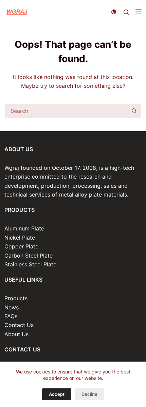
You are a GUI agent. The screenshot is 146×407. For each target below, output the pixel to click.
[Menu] (138, 12)
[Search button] (134, 111)
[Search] (126, 12)
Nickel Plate (19, 237)
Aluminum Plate (24, 228)
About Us (16, 334)
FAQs (10, 316)
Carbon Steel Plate (28, 255)
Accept (57, 394)
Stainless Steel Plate (30, 264)
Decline (89, 394)
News (11, 307)
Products (16, 298)
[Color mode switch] (114, 12)
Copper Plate (21, 246)
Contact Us (19, 325)
